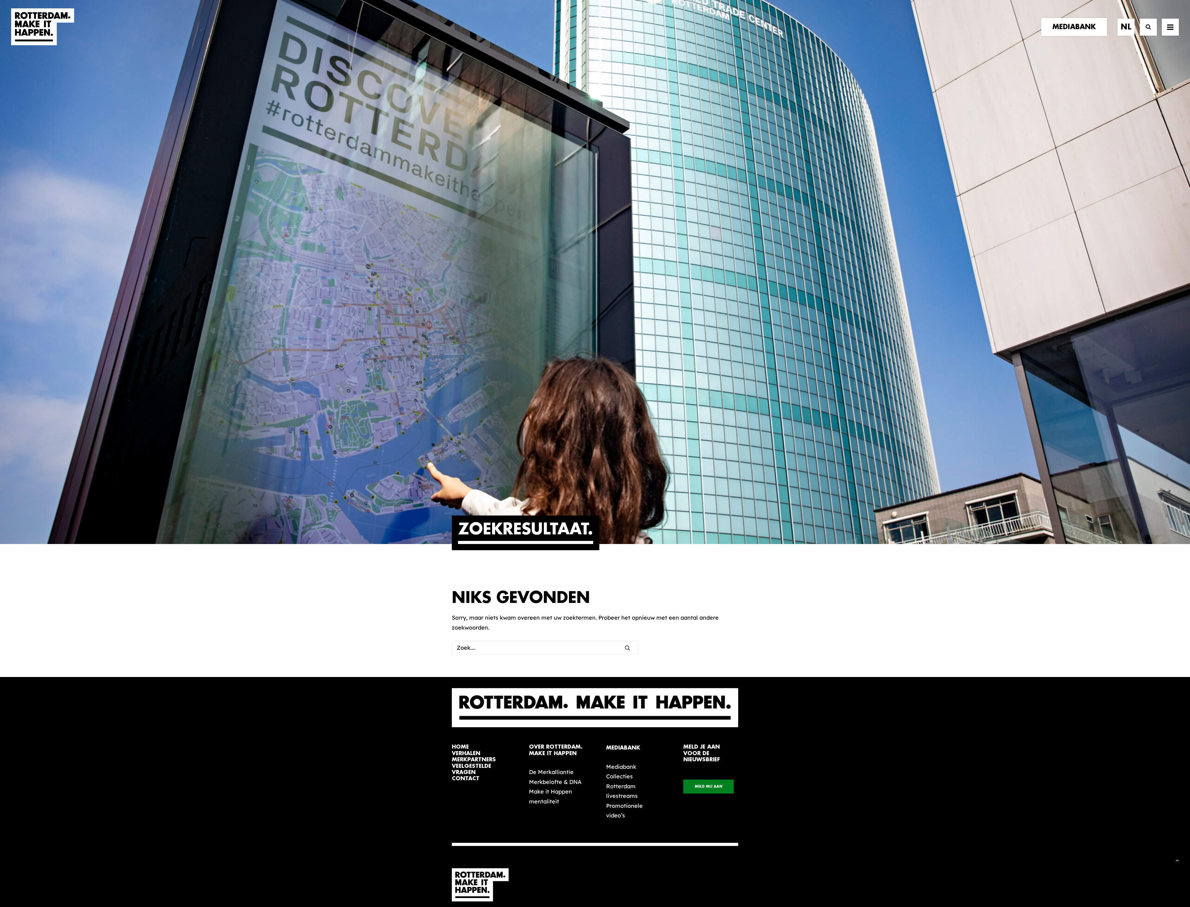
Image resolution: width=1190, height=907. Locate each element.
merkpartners (474, 759)
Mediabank (621, 766)
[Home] (483, 885)
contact (465, 778)
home (460, 747)
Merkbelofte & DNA (555, 781)
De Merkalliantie (551, 772)
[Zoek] (1145, 27)
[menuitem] (1076, 27)
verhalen (466, 753)
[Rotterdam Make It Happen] (42, 27)
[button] (1170, 27)
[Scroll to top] (1177, 859)
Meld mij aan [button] (708, 786)
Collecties (619, 776)
